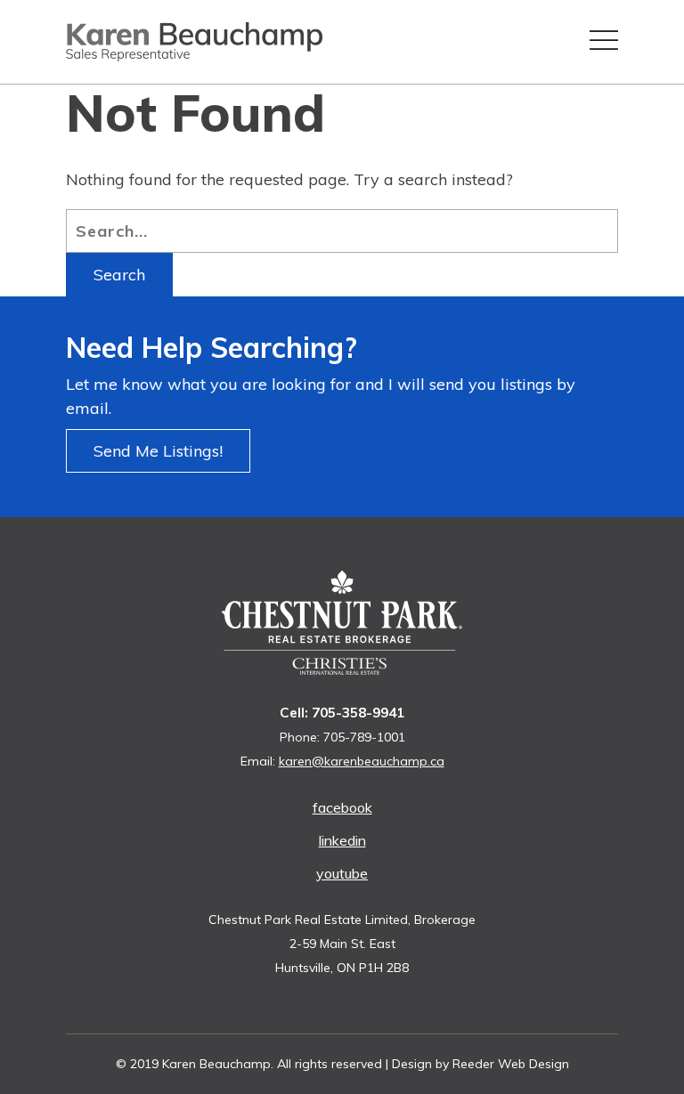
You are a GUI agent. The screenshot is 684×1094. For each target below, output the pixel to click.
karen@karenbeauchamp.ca (361, 761)
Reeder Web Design (510, 1064)
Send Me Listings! (158, 451)
